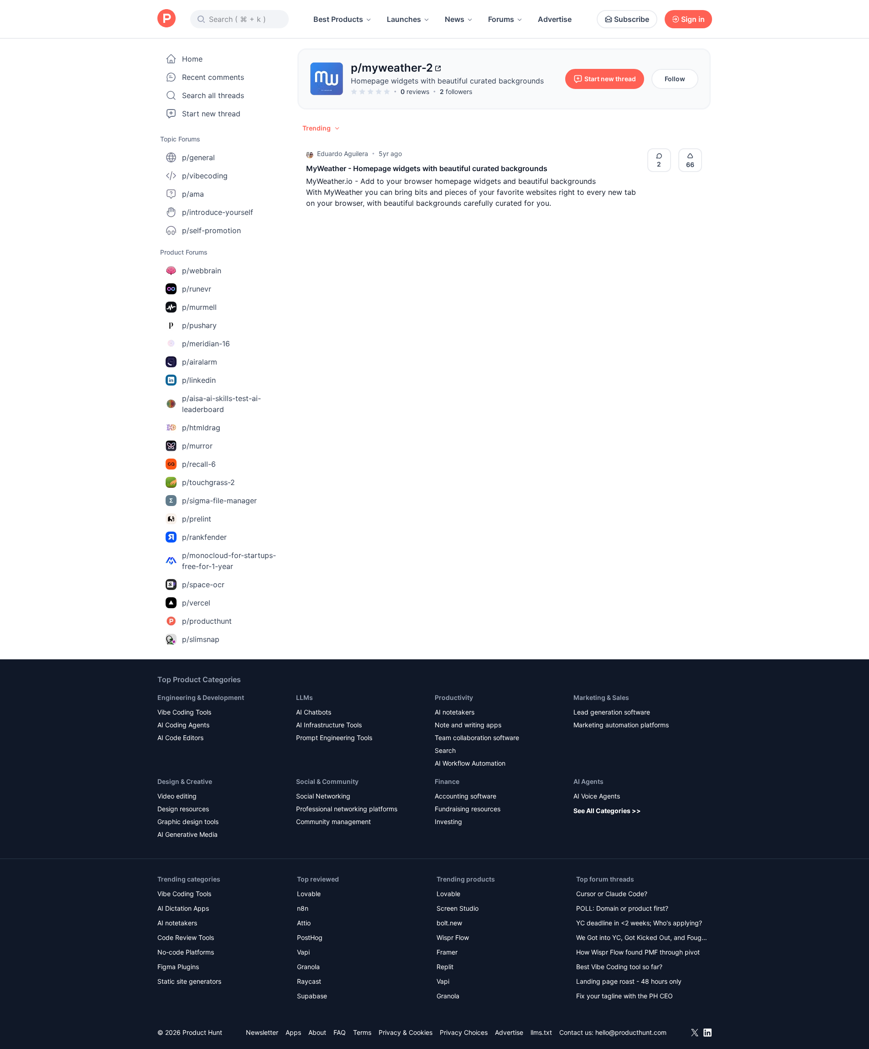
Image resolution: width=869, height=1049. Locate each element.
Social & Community (327, 781)
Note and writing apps (468, 725)
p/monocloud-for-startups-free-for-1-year (229, 561)
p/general (198, 157)
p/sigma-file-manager (219, 500)
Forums (501, 19)
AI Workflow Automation (470, 763)
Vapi (303, 952)
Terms (362, 1032)
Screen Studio (458, 908)
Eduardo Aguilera (342, 153)
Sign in (693, 19)
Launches (404, 19)
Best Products (338, 19)
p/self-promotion (211, 230)
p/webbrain (201, 270)
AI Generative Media (187, 834)
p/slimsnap (200, 639)
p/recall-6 (199, 464)
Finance (447, 781)
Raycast (309, 981)
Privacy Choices (464, 1032)
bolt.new (449, 923)
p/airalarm (199, 361)
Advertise (555, 19)
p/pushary (199, 325)
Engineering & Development (200, 697)
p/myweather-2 (392, 67)
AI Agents (588, 781)
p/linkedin (199, 380)
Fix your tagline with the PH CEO (624, 996)
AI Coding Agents (183, 725)
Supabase (312, 996)
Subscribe (631, 19)
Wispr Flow (453, 937)
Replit (445, 967)
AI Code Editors (180, 737)
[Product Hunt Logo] (166, 19)
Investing (448, 821)
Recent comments (213, 77)
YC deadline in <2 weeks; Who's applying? (639, 923)
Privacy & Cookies (405, 1032)
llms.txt (541, 1032)
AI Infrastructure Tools (329, 725)
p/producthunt (207, 621)
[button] (321, 128)
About (317, 1032)
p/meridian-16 (206, 343)
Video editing (177, 796)
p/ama (193, 193)
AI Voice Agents (596, 796)
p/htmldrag (201, 427)
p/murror (197, 445)
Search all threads (213, 95)
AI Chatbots (313, 712)
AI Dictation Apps (183, 908)
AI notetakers (454, 712)
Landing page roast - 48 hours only (629, 981)
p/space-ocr (203, 584)
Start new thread (211, 113)
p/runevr (196, 288)
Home (192, 58)
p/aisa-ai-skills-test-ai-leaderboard (221, 404)
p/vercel (196, 602)
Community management (333, 821)
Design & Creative (184, 781)
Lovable (309, 894)
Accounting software (465, 796)
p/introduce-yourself (217, 212)
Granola (308, 967)
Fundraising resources (467, 809)
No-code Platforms (185, 952)
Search (445, 750)
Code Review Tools (185, 937)
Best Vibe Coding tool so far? (619, 967)
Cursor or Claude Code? (611, 894)
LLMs (304, 697)
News (454, 19)
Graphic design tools (188, 821)
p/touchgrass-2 (208, 482)
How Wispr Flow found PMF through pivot (638, 952)
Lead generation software (611, 712)
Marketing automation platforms (621, 725)
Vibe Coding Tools (184, 712)
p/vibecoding (205, 175)
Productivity (454, 697)
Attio (304, 923)
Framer (447, 952)
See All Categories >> (607, 810)
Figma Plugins (178, 967)
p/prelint (196, 518)
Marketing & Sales (601, 697)
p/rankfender (204, 537)
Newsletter (262, 1032)
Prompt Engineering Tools (334, 737)
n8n (302, 908)
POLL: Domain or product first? (622, 908)
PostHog (310, 937)
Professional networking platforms (346, 809)
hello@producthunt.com (630, 1032)
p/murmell (199, 307)
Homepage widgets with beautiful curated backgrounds (447, 80)
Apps (293, 1032)
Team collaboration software (477, 737)
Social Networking (323, 796)
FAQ (339, 1032)
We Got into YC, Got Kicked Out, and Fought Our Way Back (642, 938)
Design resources (183, 809)
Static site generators (189, 981)
